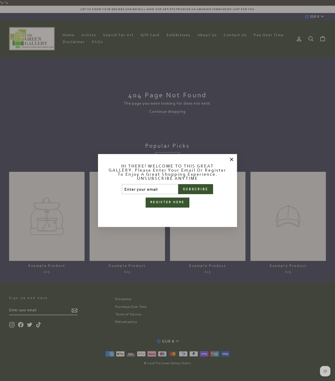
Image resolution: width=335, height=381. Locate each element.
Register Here (167, 202)
